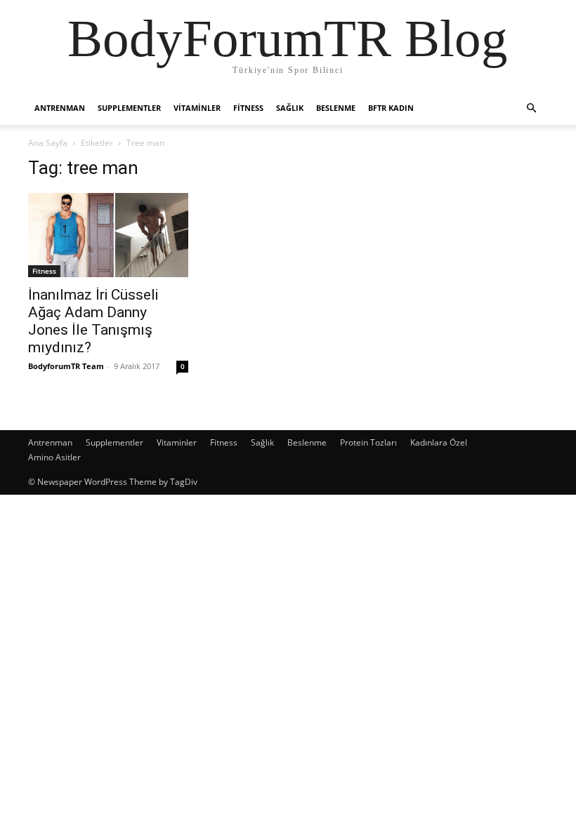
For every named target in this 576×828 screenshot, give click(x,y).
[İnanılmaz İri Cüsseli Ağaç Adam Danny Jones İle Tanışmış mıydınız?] (108, 235)
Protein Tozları (368, 442)
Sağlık (289, 107)
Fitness (248, 107)
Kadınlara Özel (438, 442)
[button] (531, 108)
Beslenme (335, 107)
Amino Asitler (54, 457)
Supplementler (129, 107)
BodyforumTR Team (66, 366)
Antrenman (59, 107)
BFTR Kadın (391, 107)
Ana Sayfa (47, 143)
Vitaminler (197, 107)
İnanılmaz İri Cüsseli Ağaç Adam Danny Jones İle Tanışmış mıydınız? (93, 321)
